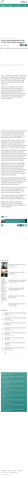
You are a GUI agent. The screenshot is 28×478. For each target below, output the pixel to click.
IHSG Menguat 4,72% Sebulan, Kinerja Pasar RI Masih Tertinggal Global (12, 386)
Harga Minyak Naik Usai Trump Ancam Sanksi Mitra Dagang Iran (14, 338)
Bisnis (6, 216)
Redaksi (9, 470)
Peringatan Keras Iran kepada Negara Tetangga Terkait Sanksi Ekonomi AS (13, 400)
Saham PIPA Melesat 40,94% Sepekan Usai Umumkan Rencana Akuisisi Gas (15, 348)
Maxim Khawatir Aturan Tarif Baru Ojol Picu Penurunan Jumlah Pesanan (15, 333)
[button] (22, 2)
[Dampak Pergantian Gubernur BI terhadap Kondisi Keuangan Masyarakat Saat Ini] (4, 289)
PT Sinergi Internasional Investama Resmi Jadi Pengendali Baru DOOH (15, 328)
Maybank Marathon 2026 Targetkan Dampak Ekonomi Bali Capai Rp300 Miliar (13, 382)
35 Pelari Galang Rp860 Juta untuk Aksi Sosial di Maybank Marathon (13, 391)
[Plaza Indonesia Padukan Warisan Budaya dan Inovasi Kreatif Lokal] (4, 305)
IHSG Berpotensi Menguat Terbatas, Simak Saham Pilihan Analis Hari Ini (13, 377)
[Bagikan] (26, 45)
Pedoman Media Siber (13, 472)
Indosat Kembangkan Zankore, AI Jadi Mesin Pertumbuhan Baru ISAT (15, 313)
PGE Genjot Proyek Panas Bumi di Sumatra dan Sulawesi (12, 409)
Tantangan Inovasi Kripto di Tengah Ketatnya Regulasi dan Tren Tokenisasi (14, 396)
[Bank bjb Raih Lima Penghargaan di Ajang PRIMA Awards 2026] (4, 297)
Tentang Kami (3, 470)
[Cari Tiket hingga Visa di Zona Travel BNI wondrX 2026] (4, 273)
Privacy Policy (20, 470)
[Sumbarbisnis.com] (3, 1)
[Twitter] (21, 225)
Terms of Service (4, 472)
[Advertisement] (14, 22)
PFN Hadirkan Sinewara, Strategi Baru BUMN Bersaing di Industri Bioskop (15, 318)
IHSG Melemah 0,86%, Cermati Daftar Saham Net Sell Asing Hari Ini (15, 343)
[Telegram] (23, 225)
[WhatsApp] (26, 225)
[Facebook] (18, 225)
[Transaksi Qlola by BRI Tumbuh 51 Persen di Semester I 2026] (4, 265)
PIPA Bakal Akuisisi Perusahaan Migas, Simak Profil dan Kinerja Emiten (15, 323)
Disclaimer (14, 470)
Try (1, 44)
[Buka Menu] (24, 2)
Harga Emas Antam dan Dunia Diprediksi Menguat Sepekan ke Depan (13, 405)
